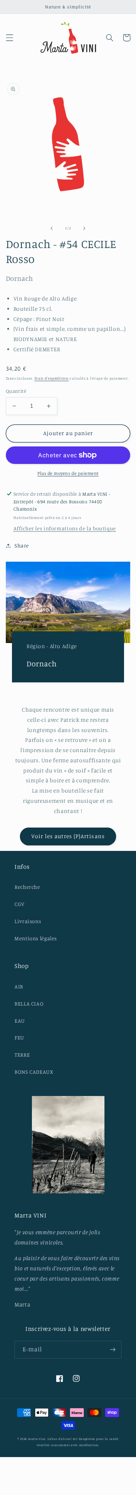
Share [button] (22, 545)
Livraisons (28, 921)
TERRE (22, 1054)
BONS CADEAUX (34, 1072)
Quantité (16, 391)
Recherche (27, 887)
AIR (19, 986)
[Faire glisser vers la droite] (84, 228)
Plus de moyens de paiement (68, 473)
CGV (20, 904)
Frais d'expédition (51, 378)
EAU (20, 1021)
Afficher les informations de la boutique (64, 528)
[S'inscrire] (112, 1350)
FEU (19, 1037)
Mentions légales (36, 938)
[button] (9, 37)
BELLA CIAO (29, 1003)
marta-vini (36, 1439)
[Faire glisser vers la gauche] (51, 228)
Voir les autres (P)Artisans (67, 836)
